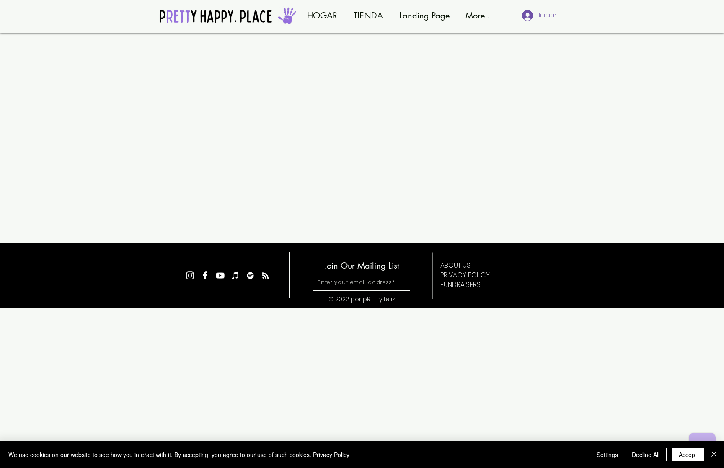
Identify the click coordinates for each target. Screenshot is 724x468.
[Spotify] (250, 275)
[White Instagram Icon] (190, 275)
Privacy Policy (331, 454)
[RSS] (265, 275)
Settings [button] (607, 454)
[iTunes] (235, 275)
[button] (361, 282)
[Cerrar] (714, 454)
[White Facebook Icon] (205, 275)
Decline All (645, 454)
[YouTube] (220, 275)
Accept (688, 454)
